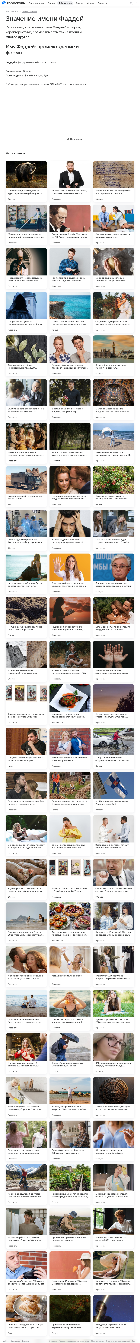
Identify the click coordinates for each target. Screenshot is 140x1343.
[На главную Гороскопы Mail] (15, 3)
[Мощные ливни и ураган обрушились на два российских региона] (113, 748)
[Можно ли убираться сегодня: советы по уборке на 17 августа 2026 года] (26, 1097)
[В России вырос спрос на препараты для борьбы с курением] (113, 1141)
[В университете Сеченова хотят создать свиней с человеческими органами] (26, 879)
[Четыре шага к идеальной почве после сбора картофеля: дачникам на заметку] (26, 617)
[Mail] (4, 3)
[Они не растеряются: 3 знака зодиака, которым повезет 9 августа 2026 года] (70, 1010)
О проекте (53, 1341)
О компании (15, 1341)
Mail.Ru (5, 1341)
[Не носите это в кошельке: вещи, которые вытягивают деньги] (70, 181)
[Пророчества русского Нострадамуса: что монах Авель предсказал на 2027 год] (26, 312)
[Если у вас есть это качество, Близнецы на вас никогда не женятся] (26, 1141)
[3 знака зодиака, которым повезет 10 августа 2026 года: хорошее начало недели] (26, 835)
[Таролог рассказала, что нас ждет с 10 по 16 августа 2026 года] (26, 704)
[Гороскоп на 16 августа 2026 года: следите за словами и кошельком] (26, 1271)
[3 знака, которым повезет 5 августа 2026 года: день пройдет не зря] (70, 1097)
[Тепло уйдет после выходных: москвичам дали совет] (70, 1053)
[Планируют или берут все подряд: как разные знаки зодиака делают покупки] (113, 966)
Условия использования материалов (74, 1341)
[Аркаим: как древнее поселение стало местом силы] (70, 1228)
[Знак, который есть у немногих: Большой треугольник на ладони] (70, 574)
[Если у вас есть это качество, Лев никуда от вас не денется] (26, 792)
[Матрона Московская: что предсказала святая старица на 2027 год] (113, 399)
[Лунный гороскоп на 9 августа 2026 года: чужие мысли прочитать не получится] (70, 1141)
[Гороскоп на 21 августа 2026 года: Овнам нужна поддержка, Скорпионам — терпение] (70, 1271)
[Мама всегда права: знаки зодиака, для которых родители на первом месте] (26, 443)
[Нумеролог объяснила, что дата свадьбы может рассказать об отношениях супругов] (70, 486)
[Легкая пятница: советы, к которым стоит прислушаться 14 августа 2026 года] (113, 443)
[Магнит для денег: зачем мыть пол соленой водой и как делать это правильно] (26, 225)
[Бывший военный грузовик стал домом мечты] (26, 486)
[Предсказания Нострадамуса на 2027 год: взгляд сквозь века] (26, 268)
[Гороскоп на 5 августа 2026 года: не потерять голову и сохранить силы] (113, 1271)
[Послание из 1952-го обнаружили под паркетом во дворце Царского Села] (113, 181)
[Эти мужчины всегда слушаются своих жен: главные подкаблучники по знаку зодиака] (113, 225)
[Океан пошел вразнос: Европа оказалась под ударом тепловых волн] (70, 312)
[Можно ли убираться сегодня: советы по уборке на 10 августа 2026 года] (26, 1228)
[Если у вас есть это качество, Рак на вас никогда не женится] (26, 399)
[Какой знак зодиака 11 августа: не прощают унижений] (70, 748)
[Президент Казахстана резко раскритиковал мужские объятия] (113, 574)
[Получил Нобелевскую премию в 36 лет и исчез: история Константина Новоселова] (26, 748)
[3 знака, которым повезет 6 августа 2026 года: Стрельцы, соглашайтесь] (26, 1053)
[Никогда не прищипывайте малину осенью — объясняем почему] (113, 486)
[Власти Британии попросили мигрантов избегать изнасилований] (113, 355)
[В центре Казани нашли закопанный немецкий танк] (26, 661)
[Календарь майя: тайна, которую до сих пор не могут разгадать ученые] (113, 1097)
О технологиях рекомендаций (118, 1341)
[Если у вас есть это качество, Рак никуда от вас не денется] (113, 617)
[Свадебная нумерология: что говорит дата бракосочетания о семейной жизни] (113, 312)
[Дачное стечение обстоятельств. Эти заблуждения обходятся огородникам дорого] (70, 792)
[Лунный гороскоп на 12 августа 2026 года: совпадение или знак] (113, 1010)
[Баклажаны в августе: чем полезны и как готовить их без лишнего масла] (70, 704)
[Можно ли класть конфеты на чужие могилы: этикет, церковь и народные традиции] (70, 443)
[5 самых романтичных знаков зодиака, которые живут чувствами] (70, 399)
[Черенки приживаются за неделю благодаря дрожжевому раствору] (70, 1184)
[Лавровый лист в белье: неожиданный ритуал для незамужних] (26, 355)
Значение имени (29, 11)
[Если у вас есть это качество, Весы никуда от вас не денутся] (26, 1010)
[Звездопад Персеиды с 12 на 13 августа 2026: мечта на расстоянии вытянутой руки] (113, 1315)
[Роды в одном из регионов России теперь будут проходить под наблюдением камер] (26, 530)
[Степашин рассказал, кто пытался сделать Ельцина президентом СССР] (113, 879)
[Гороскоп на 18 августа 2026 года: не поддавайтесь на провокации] (113, 922)
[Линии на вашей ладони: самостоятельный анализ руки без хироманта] (113, 661)
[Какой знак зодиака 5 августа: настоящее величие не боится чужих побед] (26, 1184)
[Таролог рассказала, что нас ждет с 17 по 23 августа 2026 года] (70, 879)
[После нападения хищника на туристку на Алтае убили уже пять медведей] (26, 181)
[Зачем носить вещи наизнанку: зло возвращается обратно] (70, 835)
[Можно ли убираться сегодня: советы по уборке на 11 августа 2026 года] (113, 1184)
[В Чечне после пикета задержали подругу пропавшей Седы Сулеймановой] (113, 1053)
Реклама (25, 1341)
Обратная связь (97, 1341)
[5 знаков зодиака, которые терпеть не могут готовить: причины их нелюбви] (113, 268)
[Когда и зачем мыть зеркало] (70, 966)
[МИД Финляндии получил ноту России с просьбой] (113, 792)
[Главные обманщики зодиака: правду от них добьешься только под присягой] (70, 355)
